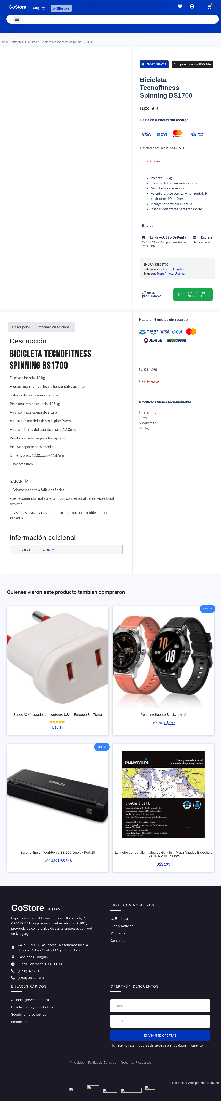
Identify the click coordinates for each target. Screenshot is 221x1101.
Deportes (16, 42)
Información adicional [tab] (53, 327)
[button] (17, 19)
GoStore (17, 7)
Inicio (4, 42)
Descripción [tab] (21, 327)
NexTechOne (209, 1083)
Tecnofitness (165, 273)
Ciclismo (31, 42)
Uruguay (180, 273)
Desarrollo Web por (186, 1083)
